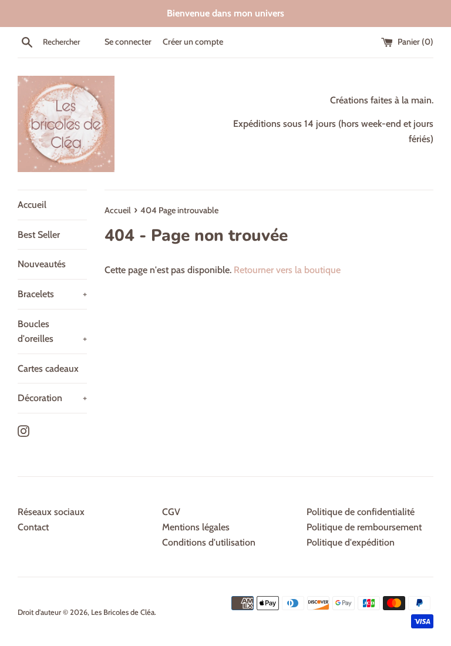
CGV (171, 511)
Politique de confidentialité (361, 511)
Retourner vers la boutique (287, 269)
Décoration (52, 397)
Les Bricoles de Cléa (122, 612)
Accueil (32, 204)
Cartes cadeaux (48, 368)
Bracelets (52, 294)
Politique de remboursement (364, 527)
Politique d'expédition (351, 542)
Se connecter (128, 41)
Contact (33, 527)
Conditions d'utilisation (208, 542)
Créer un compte (193, 41)
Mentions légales (196, 527)
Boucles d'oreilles (52, 331)
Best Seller (39, 234)
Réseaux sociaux (51, 511)
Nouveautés (42, 264)
